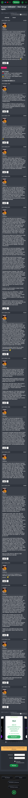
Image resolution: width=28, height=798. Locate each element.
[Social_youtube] (8, 2)
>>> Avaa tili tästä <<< (8, 80)
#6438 (24, 20)
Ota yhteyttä (7, 777)
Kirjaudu (14, 765)
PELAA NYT (14, 737)
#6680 (24, 485)
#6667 (24, 452)
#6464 (24, 115)
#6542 (24, 312)
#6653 (24, 407)
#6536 (24, 207)
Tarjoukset (16, 2)
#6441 (24, 83)
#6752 (24, 686)
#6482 (24, 146)
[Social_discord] (5, 2)
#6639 (24, 358)
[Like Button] (4, 63)
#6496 (24, 176)
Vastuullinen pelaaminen (14, 782)
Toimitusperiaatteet (14, 787)
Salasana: (11, 758)
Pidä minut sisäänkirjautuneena (20, 762)
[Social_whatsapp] (10, 2)
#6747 (24, 639)
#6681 (24, 563)
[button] (22, 2)
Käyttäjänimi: (10, 754)
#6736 (24, 585)
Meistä (20, 777)
